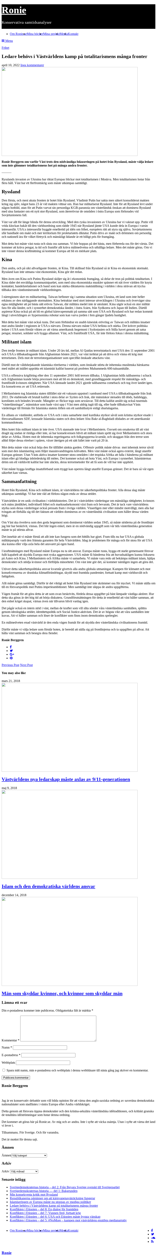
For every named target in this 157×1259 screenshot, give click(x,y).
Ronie (14, 9)
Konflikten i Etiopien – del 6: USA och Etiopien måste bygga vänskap (55, 1216)
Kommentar (10, 1040)
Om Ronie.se (18, 34)
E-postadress (11, 1055)
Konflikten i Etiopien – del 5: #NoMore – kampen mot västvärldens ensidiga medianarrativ (68, 1220)
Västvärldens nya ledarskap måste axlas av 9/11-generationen (66, 779)
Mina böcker (35, 34)
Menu (8, 40)
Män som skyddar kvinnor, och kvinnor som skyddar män (62, 993)
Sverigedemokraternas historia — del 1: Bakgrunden (43, 1191)
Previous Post (10, 665)
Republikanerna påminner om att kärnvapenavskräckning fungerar (52, 1198)
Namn (7, 1047)
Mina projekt (51, 34)
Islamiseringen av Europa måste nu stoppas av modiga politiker (50, 1202)
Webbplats (8, 1062)
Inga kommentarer (32, 65)
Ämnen (6, 1155)
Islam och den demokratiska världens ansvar (48, 886)
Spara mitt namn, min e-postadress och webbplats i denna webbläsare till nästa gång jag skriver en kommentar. (77, 1070)
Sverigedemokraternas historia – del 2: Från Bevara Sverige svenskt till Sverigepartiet (65, 1187)
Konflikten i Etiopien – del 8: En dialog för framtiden (44, 1209)
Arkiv (5, 1171)
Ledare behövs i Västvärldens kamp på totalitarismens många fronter (54, 1205)
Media (64, 34)
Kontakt (73, 34)
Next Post (26, 665)
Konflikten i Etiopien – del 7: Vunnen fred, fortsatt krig (45, 1213)
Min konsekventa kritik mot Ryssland (34, 1194)
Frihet (5, 47)
